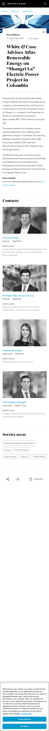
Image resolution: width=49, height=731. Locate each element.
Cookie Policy (26, 714)
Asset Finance (16, 249)
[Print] (18, 479)
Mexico (24, 456)
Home (5, 11)
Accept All (24, 726)
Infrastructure (8, 310)
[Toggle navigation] (4, 4)
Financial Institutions (33, 252)
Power (36, 307)
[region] (24, 706)
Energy (6, 249)
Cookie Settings (24, 719)
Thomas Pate (11, 238)
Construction (34, 310)
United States (39, 456)
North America (21, 450)
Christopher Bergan (14, 402)
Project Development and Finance (18, 307)
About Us (15, 11)
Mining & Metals (10, 255)
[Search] (45, 4)
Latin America (17, 252)
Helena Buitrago (12, 351)
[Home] (16, 3)
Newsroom (27, 11)
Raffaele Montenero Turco (18, 296)
